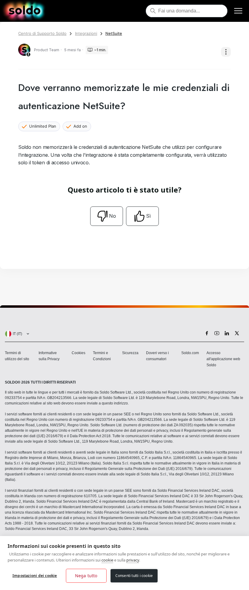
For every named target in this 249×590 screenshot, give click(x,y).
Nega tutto (86, 575)
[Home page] (24, 11)
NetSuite (113, 33)
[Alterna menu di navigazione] (238, 11)
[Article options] (226, 52)
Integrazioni (86, 33)
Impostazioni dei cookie (34, 575)
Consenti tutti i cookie (134, 575)
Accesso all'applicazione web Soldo (223, 359)
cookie (107, 560)
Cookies (78, 353)
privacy (132, 560)
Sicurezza (130, 353)
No (112, 216)
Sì (148, 216)
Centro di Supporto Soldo (42, 33)
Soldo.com (190, 353)
